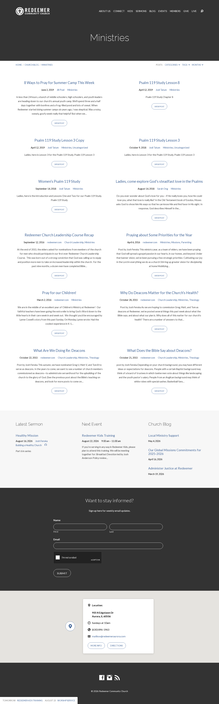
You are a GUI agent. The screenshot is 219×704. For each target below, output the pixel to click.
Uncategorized (80, 147)
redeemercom (54, 242)
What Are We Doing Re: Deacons (59, 350)
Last (112, 531)
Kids (130, 11)
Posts (159, 65)
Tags (185, 65)
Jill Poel (60, 89)
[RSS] (117, 677)
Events (162, 11)
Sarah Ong (162, 188)
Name (56, 520)
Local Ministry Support (163, 435)
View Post (59, 123)
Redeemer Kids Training (98, 435)
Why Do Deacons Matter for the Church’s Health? (159, 293)
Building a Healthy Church (29, 445)
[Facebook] (101, 677)
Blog (152, 11)
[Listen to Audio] (46, 445)
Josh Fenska (41, 441)
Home (19, 65)
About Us (104, 11)
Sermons (141, 11)
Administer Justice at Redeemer (170, 468)
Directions (116, 645)
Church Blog (32, 65)
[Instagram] (109, 677)
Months (196, 65)
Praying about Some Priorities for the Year (159, 235)
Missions (175, 242)
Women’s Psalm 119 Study (59, 181)
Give (186, 11)
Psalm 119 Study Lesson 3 (159, 140)
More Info (96, 645)
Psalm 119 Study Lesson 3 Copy (59, 140)
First (56, 531)
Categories (171, 65)
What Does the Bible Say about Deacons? (159, 350)
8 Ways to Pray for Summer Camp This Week (59, 82)
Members (175, 11)
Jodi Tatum (161, 89)
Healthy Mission (27, 435)
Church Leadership (74, 242)
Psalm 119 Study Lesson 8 (159, 82)
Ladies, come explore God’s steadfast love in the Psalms (159, 181)
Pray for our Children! (59, 293)
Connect (119, 11)
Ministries (47, 65)
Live (194, 11)
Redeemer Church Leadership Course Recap (59, 235)
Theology (194, 300)
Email (56, 539)
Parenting (186, 242)
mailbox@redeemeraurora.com (109, 636)
